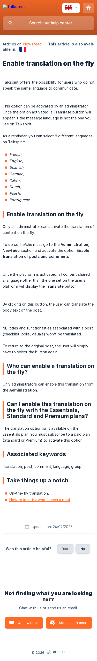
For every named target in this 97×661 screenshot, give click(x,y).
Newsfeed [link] (32, 44)
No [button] (82, 549)
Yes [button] (65, 549)
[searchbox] (48, 23)
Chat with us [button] (28, 622)
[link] (22, 49)
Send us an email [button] (73, 622)
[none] (14, 7)
